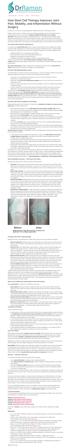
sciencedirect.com (32, 419)
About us (21, 15)
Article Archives (35, 15)
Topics (27, 15)
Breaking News (13, 15)
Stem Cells (15, 445)
